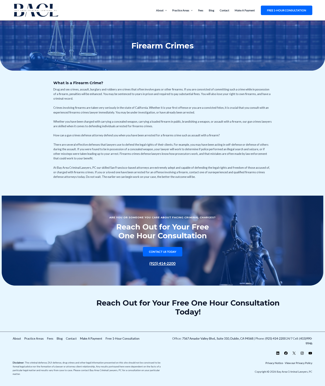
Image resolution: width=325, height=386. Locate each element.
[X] (294, 354)
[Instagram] (302, 354)
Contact (224, 10)
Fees (200, 10)
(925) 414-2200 (162, 263)
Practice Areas (180, 10)
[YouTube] (310, 354)
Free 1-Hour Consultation (122, 338)
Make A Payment (245, 10)
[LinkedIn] (278, 354)
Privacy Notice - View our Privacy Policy (288, 362)
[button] (286, 10)
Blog (211, 10)
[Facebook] (286, 354)
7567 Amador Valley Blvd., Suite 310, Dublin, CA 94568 (217, 338)
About (160, 10)
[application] (165, 10)
